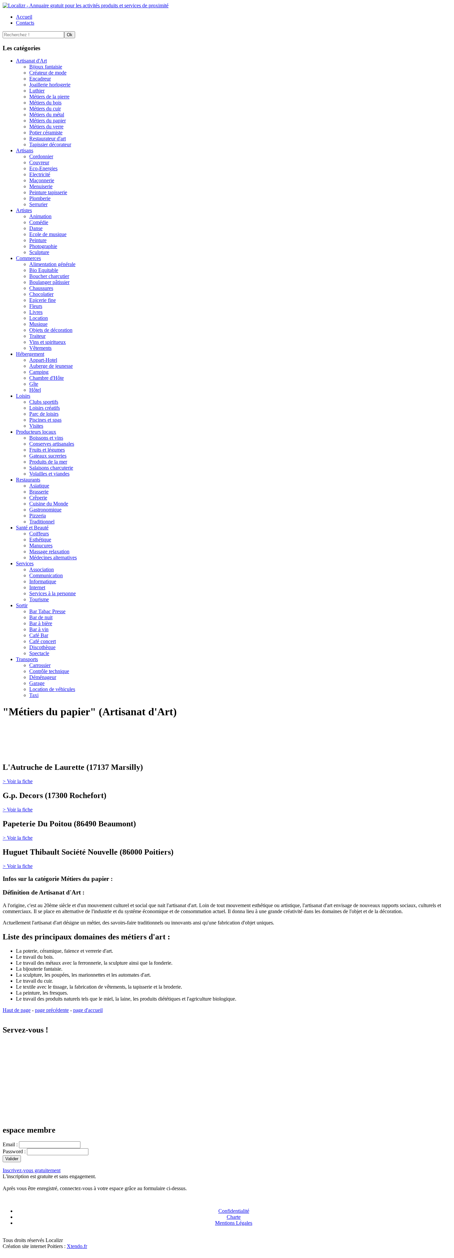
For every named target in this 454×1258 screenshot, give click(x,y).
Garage (37, 683)
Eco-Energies (43, 168)
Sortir (22, 605)
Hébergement (30, 354)
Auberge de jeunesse (51, 366)
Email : (11, 1144)
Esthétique (40, 539)
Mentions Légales (233, 1223)
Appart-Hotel (43, 360)
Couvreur (39, 162)
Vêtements (40, 348)
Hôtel (35, 390)
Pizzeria (37, 515)
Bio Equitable (43, 270)
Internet (37, 587)
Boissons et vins (46, 438)
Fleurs (35, 306)
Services (25, 563)
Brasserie (39, 491)
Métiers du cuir (45, 108)
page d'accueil (88, 1010)
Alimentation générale (52, 264)
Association (41, 569)
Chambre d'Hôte (46, 378)
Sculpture (39, 252)
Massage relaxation (49, 551)
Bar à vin (39, 629)
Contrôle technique (49, 671)
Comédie (38, 222)
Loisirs (23, 396)
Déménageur (42, 677)
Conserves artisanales (51, 444)
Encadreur (40, 78)
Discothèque (42, 647)
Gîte (33, 384)
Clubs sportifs (43, 402)
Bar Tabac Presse (47, 611)
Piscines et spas (45, 420)
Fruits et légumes (47, 450)
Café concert (42, 641)
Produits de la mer (48, 462)
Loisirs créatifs (44, 408)
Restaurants (28, 480)
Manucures (41, 545)
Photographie (43, 246)
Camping (39, 372)
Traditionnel (42, 521)
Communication (46, 575)
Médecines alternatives (53, 557)
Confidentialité (233, 1211)
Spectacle (39, 653)
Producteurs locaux (36, 432)
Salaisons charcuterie (51, 468)
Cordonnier (41, 156)
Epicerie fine (42, 300)
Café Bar (38, 635)
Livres (36, 312)
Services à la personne (52, 593)
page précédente (52, 1010)
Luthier (37, 90)
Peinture (38, 240)
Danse (36, 228)
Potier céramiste (45, 132)
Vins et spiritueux (47, 342)
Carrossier (40, 665)
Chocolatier (41, 294)
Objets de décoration (50, 330)
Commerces (28, 258)
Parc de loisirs (43, 414)
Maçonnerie (41, 180)
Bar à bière (40, 623)
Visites (36, 426)
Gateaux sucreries (47, 456)
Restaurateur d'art (47, 138)
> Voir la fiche (18, 781)
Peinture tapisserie (48, 192)
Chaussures (41, 288)
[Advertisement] (80, 746)
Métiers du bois (45, 102)
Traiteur (37, 336)
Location (38, 318)
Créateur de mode (47, 72)
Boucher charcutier (49, 276)
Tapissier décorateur (50, 144)
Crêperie (38, 497)
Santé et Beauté (32, 527)
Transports (27, 659)
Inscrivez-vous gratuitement (31, 1170)
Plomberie (40, 198)
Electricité (39, 174)
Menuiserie (41, 186)
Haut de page (17, 1010)
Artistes (24, 210)
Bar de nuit (41, 617)
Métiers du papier (47, 120)
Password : (15, 1151)
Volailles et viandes (49, 474)
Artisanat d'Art (31, 61)
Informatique (42, 581)
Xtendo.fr (77, 1246)
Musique (38, 324)
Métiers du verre (46, 126)
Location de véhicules (52, 689)
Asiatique (39, 486)
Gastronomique (45, 509)
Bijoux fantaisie (45, 67)
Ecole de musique (47, 234)
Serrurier (38, 204)
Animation (40, 216)
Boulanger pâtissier (49, 282)
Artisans (24, 150)
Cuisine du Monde (48, 503)
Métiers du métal (46, 114)
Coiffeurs (39, 533)
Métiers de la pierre (49, 96)
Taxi (34, 695)
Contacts (25, 23)
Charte (234, 1217)
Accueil (24, 17)
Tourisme (39, 599)
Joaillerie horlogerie (49, 84)
